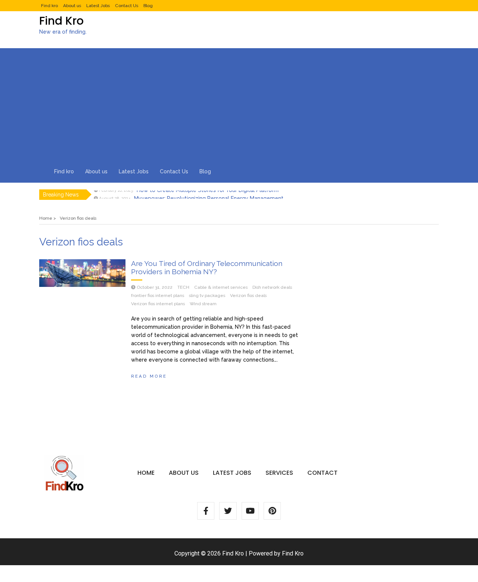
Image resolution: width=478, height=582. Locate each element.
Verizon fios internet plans (158, 303)
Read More (149, 376)
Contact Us (126, 5)
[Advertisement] (239, 104)
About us (72, 5)
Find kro (49, 5)
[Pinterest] (272, 510)
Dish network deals (272, 287)
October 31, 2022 (155, 287)
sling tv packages (207, 295)
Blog (148, 5)
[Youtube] (250, 510)
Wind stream (203, 303)
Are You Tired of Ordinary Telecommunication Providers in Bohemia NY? (206, 267)
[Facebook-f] (205, 510)
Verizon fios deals (248, 295)
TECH (183, 287)
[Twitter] (227, 510)
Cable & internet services (221, 287)
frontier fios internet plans (157, 295)
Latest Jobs (98, 5)
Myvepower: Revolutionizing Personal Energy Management (208, 195)
